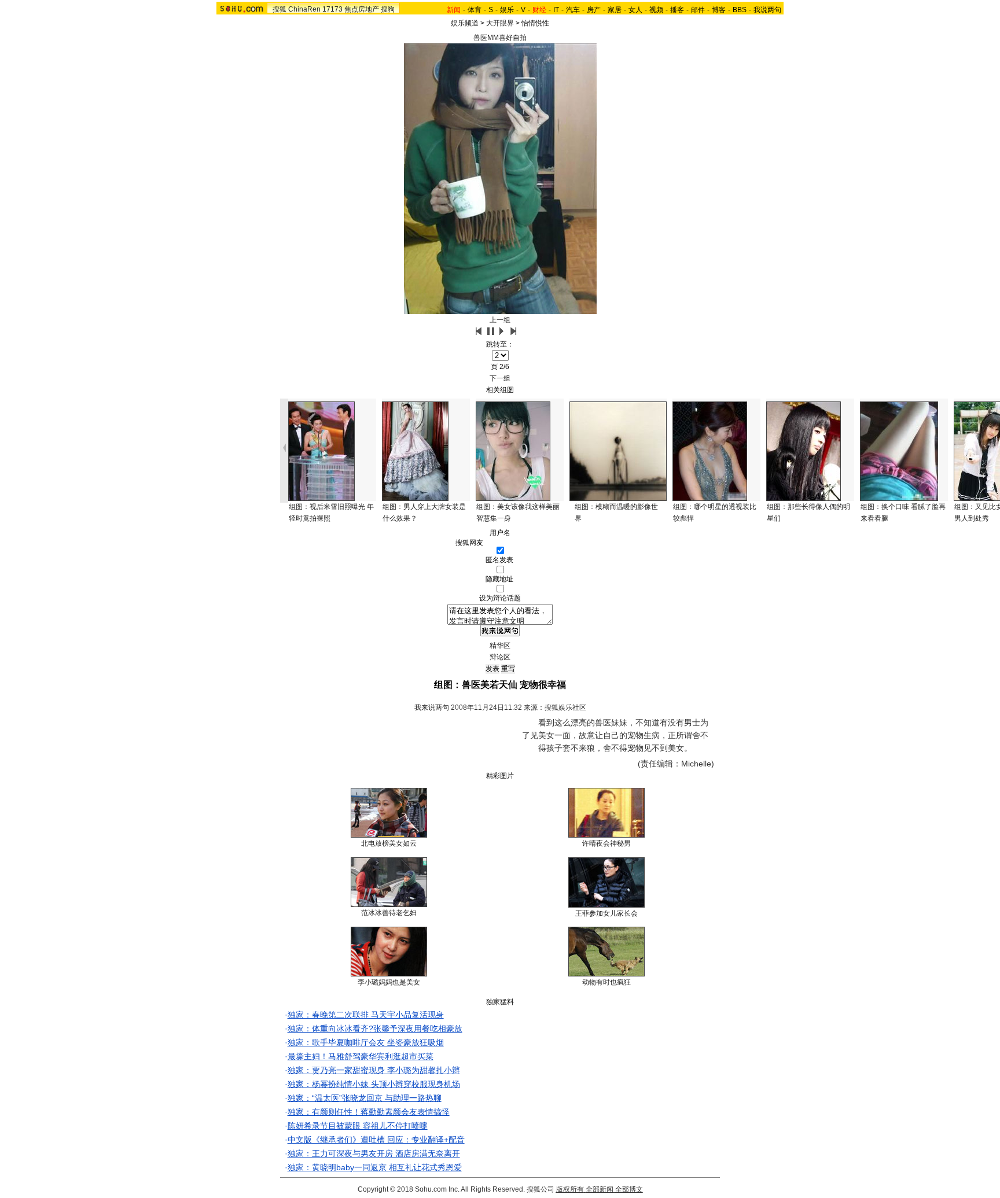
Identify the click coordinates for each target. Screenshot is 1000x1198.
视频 (656, 10)
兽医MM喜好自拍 (500, 38)
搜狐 (279, 9)
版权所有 (570, 1189)
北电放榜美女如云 (389, 843)
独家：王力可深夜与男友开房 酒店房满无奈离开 (374, 1153)
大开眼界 (500, 23)
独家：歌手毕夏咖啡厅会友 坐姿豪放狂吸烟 (366, 1042)
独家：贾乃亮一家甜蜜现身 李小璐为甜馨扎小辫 (374, 1070)
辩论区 (500, 657)
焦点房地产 (361, 9)
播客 (677, 10)
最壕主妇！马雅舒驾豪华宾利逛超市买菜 (360, 1056)
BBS (740, 10)
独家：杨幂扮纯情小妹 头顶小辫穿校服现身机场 (374, 1084)
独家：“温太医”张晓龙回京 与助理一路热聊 (365, 1098)
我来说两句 (431, 707)
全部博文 (629, 1189)
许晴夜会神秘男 (606, 843)
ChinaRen (304, 9)
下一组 (500, 378)
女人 (635, 10)
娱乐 (507, 10)
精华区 (500, 646)
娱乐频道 (465, 23)
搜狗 (388, 9)
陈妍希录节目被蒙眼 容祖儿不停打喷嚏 (358, 1125)
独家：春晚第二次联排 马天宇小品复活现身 (366, 1014)
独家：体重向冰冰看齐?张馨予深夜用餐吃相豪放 (375, 1028)
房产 (594, 10)
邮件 (698, 10)
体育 (474, 10)
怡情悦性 (535, 23)
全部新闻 (599, 1189)
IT (556, 10)
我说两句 (767, 10)
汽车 (573, 10)
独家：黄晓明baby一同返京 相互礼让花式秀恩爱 (375, 1167)
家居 (615, 10)
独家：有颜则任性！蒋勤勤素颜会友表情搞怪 (369, 1111)
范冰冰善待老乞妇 (389, 913)
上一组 (500, 320)
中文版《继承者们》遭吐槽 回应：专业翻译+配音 (376, 1139)
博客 (719, 10)
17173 (332, 9)
